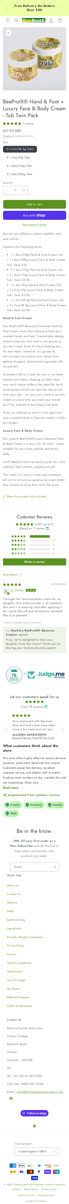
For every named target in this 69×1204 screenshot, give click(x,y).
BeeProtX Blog (16, 920)
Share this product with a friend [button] (26, 496)
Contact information (36, 1201)
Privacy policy (49, 1189)
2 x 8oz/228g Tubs (19, 174)
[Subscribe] (54, 867)
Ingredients (14, 928)
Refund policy (31, 1189)
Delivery (12, 903)
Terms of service (26, 1195)
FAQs (10, 911)
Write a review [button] (34, 562)
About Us (13, 885)
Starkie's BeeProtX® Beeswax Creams (33, 1184)
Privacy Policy (15, 946)
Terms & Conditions (19, 963)
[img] (12, 584)
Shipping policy (46, 1195)
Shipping (7, 136)
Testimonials (14, 971)
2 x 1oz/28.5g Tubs (20, 149)
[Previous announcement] (7, 8)
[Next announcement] (62, 8)
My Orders (13, 989)
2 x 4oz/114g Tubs (19, 166)
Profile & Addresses (19, 1006)
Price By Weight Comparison (25, 937)
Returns (11, 954)
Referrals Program (18, 997)
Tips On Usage (16, 980)
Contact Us (14, 894)
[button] (8, 20)
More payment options (34, 224)
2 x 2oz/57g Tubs (19, 157)
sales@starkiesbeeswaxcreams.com (40, 1092)
